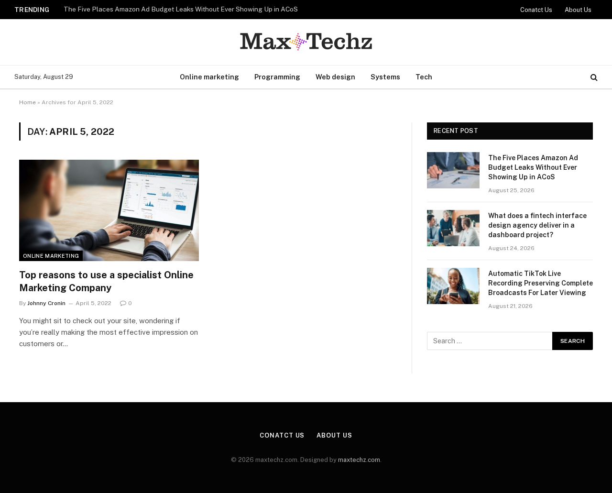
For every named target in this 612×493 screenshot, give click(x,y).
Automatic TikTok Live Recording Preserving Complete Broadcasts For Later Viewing (540, 283)
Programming (277, 77)
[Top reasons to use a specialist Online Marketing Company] (109, 210)
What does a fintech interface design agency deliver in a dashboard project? (537, 225)
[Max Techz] (306, 42)
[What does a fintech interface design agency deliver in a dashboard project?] (453, 228)
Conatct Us (536, 9)
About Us (578, 9)
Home (27, 102)
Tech (423, 77)
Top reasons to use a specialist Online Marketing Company (106, 281)
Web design (335, 77)
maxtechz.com (359, 459)
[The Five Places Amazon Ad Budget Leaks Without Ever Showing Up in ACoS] (453, 170)
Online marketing (209, 77)
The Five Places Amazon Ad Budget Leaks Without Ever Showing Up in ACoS (181, 9)
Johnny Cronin (46, 303)
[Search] (593, 77)
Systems (385, 77)
